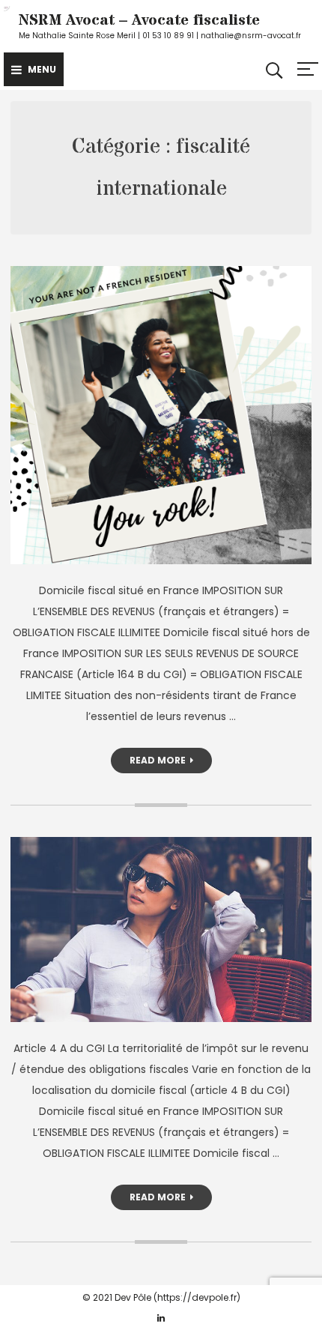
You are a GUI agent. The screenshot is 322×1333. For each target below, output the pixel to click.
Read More (158, 760)
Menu (42, 69)
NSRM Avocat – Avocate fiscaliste (139, 20)
